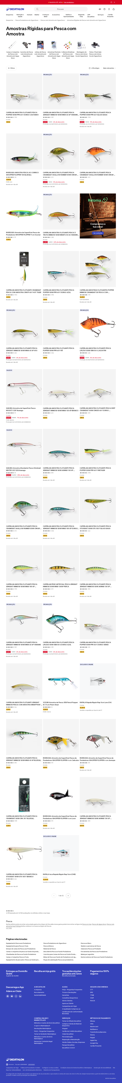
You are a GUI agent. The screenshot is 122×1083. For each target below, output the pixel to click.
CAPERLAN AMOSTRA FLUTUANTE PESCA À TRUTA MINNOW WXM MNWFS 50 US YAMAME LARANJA (60, 234)
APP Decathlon (90, 15)
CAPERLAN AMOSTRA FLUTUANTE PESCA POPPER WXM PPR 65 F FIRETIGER (95, 469)
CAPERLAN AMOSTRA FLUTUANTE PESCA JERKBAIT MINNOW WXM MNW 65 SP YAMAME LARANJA (60, 114)
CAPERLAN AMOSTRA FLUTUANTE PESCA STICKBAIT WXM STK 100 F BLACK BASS (95, 527)
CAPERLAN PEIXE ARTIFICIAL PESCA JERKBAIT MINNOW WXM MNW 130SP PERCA (60, 585)
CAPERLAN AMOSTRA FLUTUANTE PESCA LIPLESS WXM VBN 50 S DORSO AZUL (59, 643)
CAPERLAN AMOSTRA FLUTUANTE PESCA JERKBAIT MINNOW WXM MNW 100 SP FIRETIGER (22, 585)
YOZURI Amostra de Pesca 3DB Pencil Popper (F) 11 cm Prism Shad (60, 703)
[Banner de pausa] (111, 2)
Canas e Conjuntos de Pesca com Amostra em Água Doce (12, 55)
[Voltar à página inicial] (15, 9)
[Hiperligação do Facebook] (7, 996)
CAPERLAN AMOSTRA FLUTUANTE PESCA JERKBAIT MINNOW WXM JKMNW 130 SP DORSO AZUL (59, 469)
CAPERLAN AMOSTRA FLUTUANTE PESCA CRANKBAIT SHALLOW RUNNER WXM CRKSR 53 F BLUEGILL (24, 527)
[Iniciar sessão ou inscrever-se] (109, 9)
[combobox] (109, 68)
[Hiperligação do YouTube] (11, 996)
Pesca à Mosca (48, 946)
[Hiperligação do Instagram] (16, 996)
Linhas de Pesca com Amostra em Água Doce (40, 54)
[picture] (24, 91)
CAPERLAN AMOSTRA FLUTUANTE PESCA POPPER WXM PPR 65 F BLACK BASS (95, 114)
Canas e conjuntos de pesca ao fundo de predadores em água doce (29, 951)
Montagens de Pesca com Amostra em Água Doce (81, 54)
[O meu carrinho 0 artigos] (113, 9)
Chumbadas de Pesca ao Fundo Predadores (21, 954)
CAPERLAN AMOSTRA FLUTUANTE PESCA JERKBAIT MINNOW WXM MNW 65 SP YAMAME (23, 643)
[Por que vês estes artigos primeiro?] (90, 68)
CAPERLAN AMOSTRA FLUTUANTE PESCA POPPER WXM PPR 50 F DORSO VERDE (95, 643)
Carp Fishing (16, 926)
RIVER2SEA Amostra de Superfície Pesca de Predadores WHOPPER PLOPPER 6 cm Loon (60, 817)
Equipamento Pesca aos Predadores (18, 943)
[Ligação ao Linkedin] (20, 996)
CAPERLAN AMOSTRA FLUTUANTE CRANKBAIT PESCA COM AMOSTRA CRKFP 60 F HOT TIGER (23, 291)
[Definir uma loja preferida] (100, 9)
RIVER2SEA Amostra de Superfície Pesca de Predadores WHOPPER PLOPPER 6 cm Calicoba (61, 759)
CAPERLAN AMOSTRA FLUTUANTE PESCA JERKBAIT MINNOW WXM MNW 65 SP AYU (22, 349)
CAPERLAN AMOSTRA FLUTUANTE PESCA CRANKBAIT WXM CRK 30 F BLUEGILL (22, 817)
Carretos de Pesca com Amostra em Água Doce (26, 54)
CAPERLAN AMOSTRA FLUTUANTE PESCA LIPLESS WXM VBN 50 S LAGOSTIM (95, 349)
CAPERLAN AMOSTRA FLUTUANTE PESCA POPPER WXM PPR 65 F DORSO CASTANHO (22, 114)
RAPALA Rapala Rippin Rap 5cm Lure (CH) (96, 702)
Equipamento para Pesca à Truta (17, 946)
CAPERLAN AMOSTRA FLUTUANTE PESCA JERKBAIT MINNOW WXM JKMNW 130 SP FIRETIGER (95, 585)
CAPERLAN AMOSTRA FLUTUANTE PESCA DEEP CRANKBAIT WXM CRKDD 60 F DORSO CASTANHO (98, 409)
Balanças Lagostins (87, 954)
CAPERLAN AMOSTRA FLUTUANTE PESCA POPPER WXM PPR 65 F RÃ (59, 349)
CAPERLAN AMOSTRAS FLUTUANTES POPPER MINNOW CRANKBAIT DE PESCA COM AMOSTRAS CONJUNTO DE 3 (97, 291)
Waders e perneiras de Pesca (91, 946)
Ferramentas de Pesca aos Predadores (94, 951)
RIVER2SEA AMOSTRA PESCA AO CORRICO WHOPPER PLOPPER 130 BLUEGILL (22, 174)
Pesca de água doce (99, 924)
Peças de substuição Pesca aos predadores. (58, 960)
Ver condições (98, 233)
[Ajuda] (104, 9)
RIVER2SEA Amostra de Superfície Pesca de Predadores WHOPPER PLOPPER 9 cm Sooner (23, 234)
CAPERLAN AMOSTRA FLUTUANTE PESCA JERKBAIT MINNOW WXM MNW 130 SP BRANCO (60, 409)
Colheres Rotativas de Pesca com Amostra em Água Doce (67, 55)
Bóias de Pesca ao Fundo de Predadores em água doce (62, 957)
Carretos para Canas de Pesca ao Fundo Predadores (61, 954)
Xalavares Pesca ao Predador (91, 949)
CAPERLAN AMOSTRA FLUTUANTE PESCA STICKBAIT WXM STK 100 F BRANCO (22, 875)
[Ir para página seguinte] (68, 895)
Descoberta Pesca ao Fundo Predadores (57, 951)
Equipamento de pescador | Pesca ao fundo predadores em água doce (30, 960)
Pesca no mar (86, 924)
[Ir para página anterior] (54, 895)
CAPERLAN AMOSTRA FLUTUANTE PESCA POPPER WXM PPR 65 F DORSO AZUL (59, 291)
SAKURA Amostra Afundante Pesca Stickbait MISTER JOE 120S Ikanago (23, 469)
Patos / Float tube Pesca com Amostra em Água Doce (95, 54)
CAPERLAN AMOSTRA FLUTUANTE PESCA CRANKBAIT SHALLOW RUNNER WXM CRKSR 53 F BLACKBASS (61, 174)
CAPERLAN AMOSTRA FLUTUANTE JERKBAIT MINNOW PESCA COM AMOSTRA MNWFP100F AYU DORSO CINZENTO (23, 703)
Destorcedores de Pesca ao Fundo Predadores (97, 957)
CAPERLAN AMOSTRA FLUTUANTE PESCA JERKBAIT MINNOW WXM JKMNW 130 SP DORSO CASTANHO (95, 817)
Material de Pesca (49, 949)
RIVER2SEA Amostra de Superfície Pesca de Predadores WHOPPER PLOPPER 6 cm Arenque (97, 759)
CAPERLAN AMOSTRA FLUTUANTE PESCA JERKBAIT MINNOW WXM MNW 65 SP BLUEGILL (23, 759)
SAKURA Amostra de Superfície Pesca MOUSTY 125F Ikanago (21, 409)
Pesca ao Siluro (86, 943)
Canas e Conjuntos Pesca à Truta (17, 957)
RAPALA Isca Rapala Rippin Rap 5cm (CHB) (59, 874)
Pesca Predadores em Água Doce (54, 943)
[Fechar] (114, 2)
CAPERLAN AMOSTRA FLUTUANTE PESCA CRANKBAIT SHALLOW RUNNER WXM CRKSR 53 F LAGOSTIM (98, 174)
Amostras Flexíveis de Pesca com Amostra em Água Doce (54, 55)
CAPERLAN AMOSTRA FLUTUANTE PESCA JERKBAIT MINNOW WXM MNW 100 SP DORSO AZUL (60, 527)
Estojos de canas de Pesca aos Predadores (20, 949)
